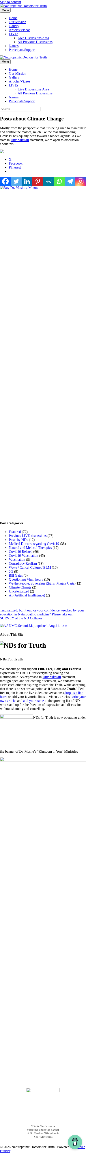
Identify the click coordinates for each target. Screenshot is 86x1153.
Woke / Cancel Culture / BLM (30, 567)
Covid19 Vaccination (24, 555)
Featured (15, 532)
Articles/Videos (19, 30)
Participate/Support (22, 50)
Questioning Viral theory (26, 579)
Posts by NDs (19, 540)
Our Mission (17, 22)
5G (11, 571)
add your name (33, 701)
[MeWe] (48, 181)
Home (13, 18)
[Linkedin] (27, 181)
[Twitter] (16, 181)
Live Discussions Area (33, 38)
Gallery (14, 26)
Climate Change (20, 587)
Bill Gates (16, 575)
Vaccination (17, 559)
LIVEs (13, 34)
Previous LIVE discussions (28, 536)
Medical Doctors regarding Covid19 (34, 544)
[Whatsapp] (59, 181)
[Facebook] (5, 181)
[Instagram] (80, 181)
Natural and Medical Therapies (31, 547)
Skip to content (10, 2)
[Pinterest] (37, 181)
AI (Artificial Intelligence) (27, 595)
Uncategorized (19, 591)
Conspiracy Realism (23, 563)
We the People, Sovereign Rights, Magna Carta (42, 583)
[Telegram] (70, 181)
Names (14, 46)
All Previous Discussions (35, 42)
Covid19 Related (21, 551)
